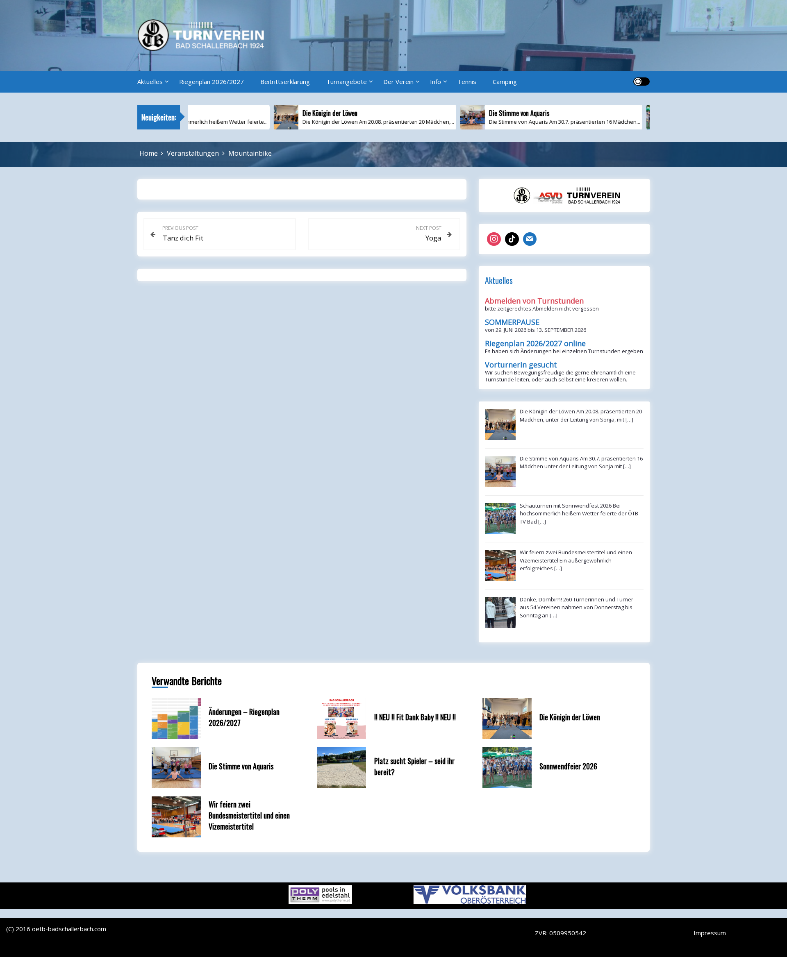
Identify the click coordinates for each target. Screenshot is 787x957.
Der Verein (398, 81)
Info (435, 81)
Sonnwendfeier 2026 (568, 766)
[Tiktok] (512, 239)
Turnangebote (346, 81)
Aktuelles (150, 81)
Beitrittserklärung (285, 81)
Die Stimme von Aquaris (241, 766)
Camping (505, 81)
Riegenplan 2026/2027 (211, 81)
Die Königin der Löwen (569, 717)
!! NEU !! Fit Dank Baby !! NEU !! (415, 717)
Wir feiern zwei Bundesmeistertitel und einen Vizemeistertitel (249, 815)
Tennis (466, 81)
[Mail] (530, 239)
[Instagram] (494, 239)
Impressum (710, 933)
